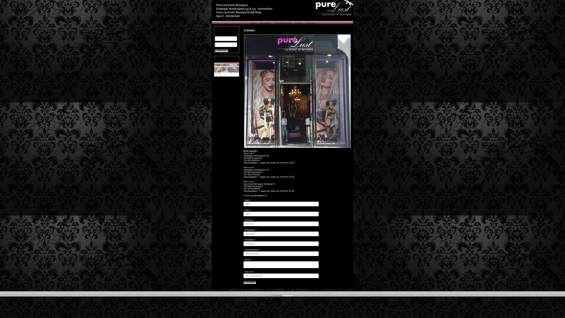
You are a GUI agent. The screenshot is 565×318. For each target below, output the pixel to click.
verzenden (249, 282)
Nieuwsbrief (265, 23)
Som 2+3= (249, 272)
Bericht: (248, 260)
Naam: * (248, 200)
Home (253, 23)
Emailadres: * (250, 240)
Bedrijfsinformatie (283, 23)
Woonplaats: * (251, 230)
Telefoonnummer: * (253, 250)
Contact (299, 23)
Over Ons (311, 23)
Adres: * (248, 210)
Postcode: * (250, 220)
